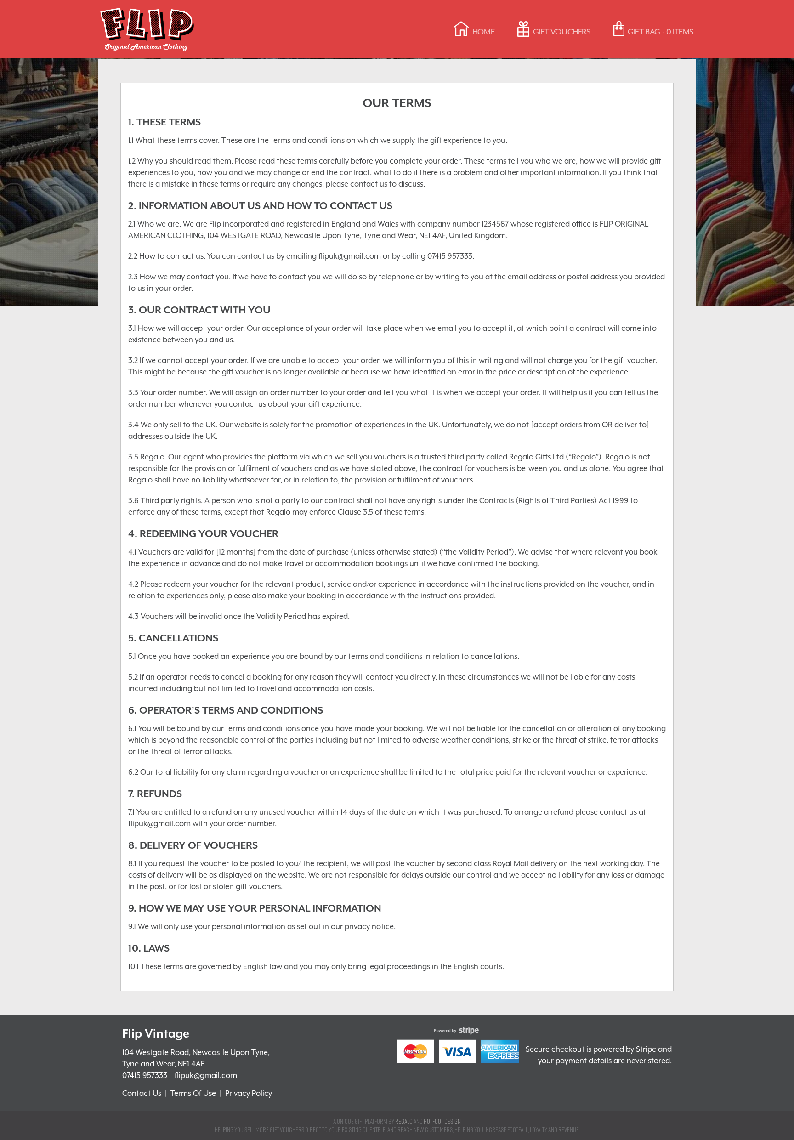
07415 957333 (144, 1075)
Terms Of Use (193, 1093)
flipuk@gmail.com (206, 1075)
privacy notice (369, 926)
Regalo (404, 1121)
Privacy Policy (248, 1093)
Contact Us (141, 1093)
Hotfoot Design (442, 1121)
